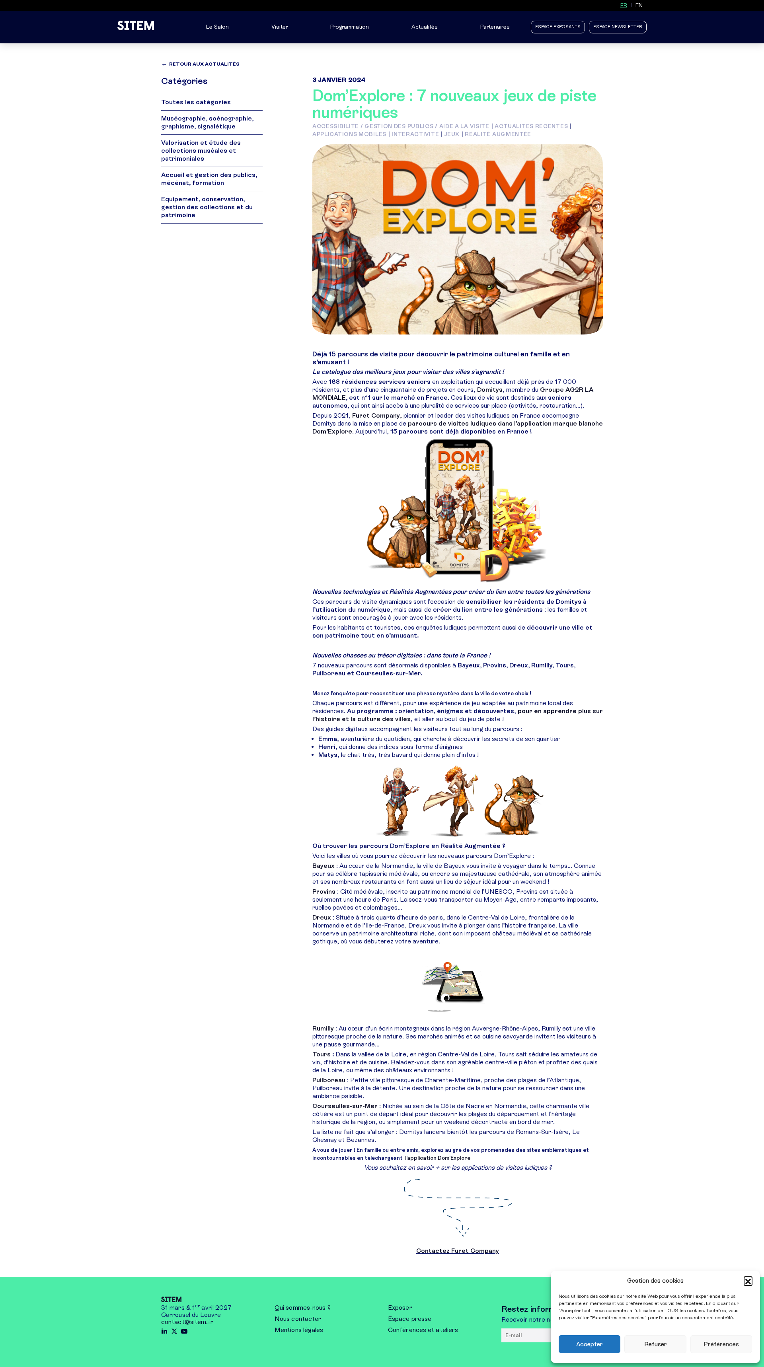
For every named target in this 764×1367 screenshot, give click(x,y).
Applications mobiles (349, 134)
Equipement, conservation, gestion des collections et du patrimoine (207, 207)
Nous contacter (298, 1318)
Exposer (400, 1307)
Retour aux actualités (204, 64)
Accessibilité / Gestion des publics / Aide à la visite (400, 126)
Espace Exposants (558, 26)
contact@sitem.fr (187, 1322)
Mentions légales (299, 1330)
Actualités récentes (531, 126)
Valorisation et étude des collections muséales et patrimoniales (201, 150)
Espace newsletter (617, 26)
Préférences (721, 1344)
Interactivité (415, 134)
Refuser (655, 1344)
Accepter (589, 1344)
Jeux (452, 134)
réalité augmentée (498, 134)
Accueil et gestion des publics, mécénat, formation (209, 179)
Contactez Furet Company (457, 1250)
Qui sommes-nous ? (303, 1307)
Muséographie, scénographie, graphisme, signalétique (207, 122)
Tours (322, 1054)
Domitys (490, 389)
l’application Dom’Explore (438, 1158)
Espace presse (409, 1318)
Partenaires (495, 26)
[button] (748, 1281)
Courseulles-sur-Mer (345, 1106)
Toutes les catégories (196, 102)
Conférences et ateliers (423, 1330)
